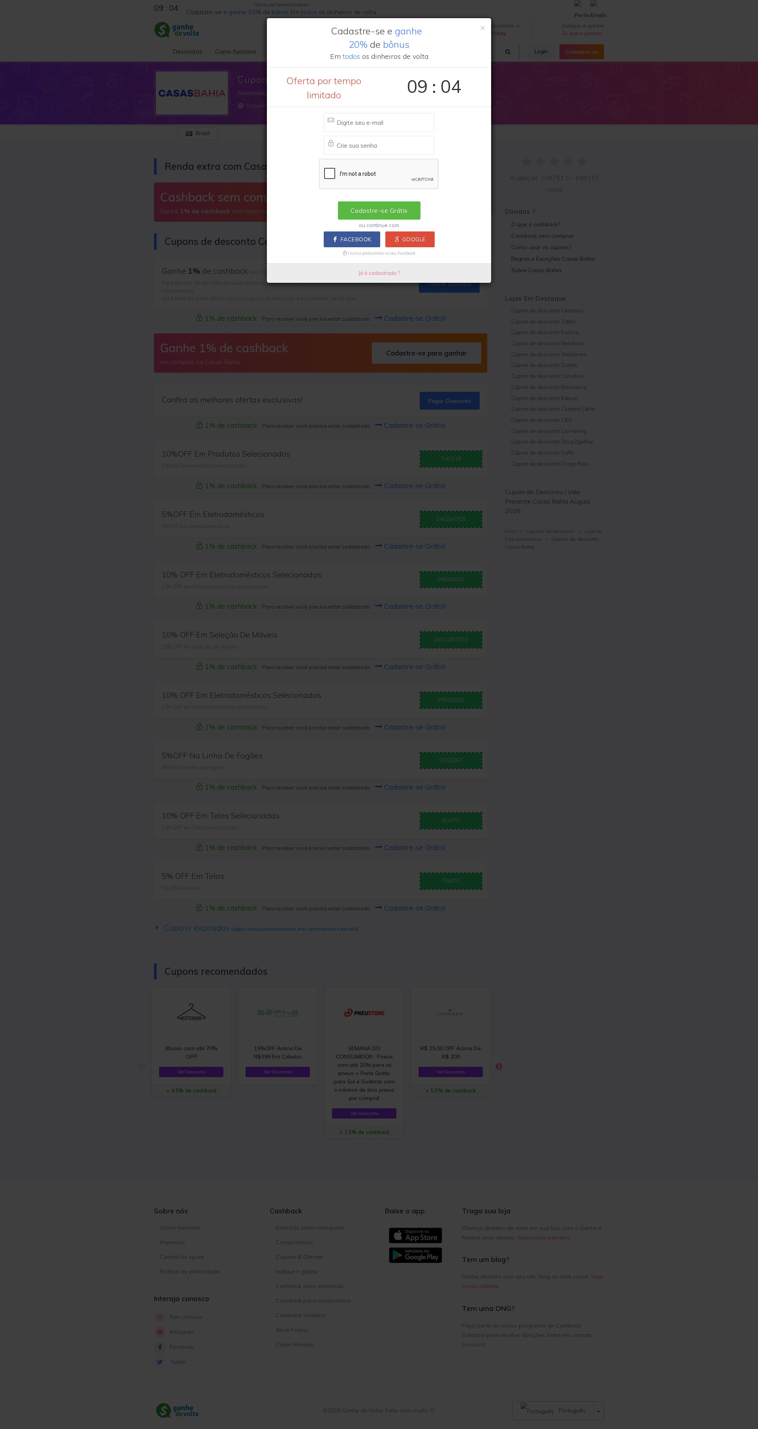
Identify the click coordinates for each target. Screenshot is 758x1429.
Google (414, 239)
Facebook (356, 239)
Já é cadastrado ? (379, 273)
